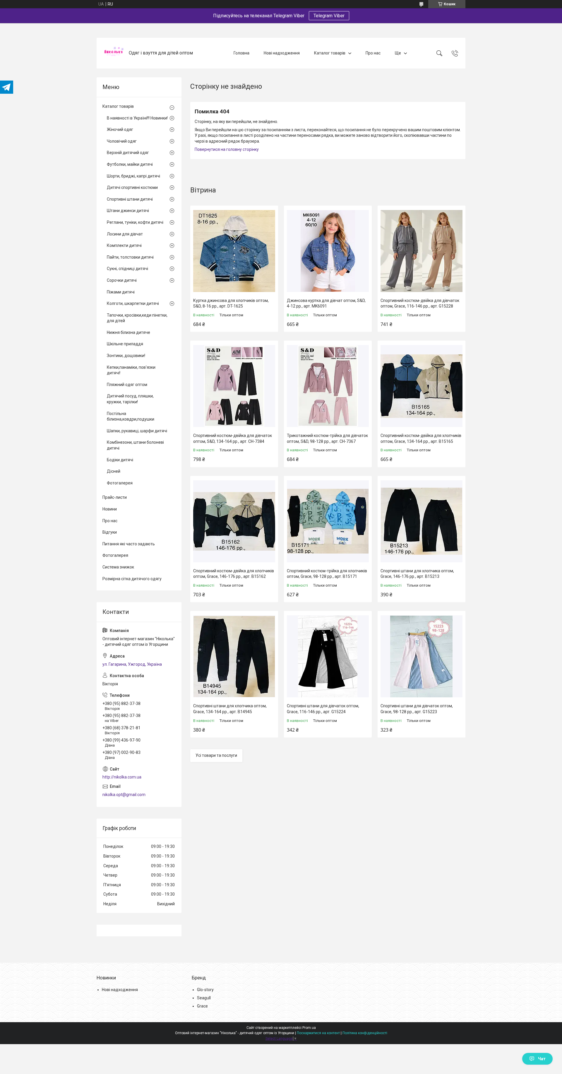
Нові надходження (282, 53)
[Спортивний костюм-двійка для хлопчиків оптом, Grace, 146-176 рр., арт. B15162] (234, 521)
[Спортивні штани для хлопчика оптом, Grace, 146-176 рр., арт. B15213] (421, 521)
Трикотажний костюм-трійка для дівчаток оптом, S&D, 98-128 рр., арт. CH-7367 (327, 438)
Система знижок (118, 567)
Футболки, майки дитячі (130, 164)
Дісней (113, 471)
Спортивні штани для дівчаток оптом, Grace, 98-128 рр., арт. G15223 (417, 709)
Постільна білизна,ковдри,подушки (130, 416)
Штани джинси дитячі (128, 210)
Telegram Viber (329, 15)
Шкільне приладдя (125, 344)
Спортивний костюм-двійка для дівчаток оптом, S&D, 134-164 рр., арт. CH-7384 (232, 438)
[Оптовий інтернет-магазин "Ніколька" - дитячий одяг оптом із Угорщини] (113, 53)
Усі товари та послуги (216, 755)
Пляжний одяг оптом (127, 384)
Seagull (204, 998)
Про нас (373, 53)
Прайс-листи (114, 497)
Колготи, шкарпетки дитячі (133, 303)
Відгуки (109, 532)
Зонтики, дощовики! (126, 355)
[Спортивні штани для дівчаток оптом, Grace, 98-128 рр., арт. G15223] (421, 656)
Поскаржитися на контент (318, 1033)
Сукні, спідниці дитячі (127, 268)
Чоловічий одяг (122, 141)
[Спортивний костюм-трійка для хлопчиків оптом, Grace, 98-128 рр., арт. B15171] (328, 521)
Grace (202, 1006)
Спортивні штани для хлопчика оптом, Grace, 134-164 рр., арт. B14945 (230, 709)
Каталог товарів (329, 53)
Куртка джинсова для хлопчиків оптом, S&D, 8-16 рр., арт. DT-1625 (231, 303)
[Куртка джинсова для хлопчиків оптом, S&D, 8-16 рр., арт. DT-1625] (234, 251)
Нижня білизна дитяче (128, 332)
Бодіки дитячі (120, 459)
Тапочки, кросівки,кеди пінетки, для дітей (137, 318)
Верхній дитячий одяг (128, 152)
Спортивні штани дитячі (130, 199)
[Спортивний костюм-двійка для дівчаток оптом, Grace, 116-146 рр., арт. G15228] (421, 251)
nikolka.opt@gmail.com (123, 794)
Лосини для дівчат (125, 234)
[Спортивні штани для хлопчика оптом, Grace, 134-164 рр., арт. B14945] (234, 656)
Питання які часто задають (128, 544)
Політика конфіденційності (364, 1033)
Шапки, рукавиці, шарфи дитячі (137, 430)
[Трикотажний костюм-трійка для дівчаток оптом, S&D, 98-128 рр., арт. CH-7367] (328, 386)
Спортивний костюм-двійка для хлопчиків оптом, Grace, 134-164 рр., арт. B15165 (421, 438)
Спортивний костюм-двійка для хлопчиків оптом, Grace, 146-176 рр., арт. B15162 (233, 573)
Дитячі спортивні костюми (132, 187)
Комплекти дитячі (124, 245)
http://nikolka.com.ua (121, 777)
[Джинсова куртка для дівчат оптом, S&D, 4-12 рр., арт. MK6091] (328, 251)
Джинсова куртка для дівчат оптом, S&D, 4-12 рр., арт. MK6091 (326, 303)
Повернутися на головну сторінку (227, 149)
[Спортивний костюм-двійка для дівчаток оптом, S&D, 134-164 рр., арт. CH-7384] (234, 386)
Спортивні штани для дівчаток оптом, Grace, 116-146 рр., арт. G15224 (323, 709)
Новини (109, 509)
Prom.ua (309, 1028)
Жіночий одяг (120, 129)
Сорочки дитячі (122, 280)
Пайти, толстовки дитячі (130, 257)
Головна (241, 53)
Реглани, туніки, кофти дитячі (135, 222)
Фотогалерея (120, 483)
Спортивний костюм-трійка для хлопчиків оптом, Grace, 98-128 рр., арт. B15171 (327, 573)
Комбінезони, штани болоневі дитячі (135, 445)
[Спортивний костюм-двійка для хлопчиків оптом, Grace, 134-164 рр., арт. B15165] (421, 386)
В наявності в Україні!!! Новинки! (137, 118)
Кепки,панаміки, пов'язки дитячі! (131, 370)
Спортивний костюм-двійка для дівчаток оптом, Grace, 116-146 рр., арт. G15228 (420, 303)
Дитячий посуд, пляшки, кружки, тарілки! (130, 399)
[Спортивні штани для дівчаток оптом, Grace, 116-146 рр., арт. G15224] (328, 656)
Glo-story (205, 989)
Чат (542, 1058)
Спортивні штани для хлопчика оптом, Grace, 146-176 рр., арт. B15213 (417, 573)
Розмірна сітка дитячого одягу (132, 578)
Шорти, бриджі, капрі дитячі (133, 176)
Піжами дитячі (121, 292)
